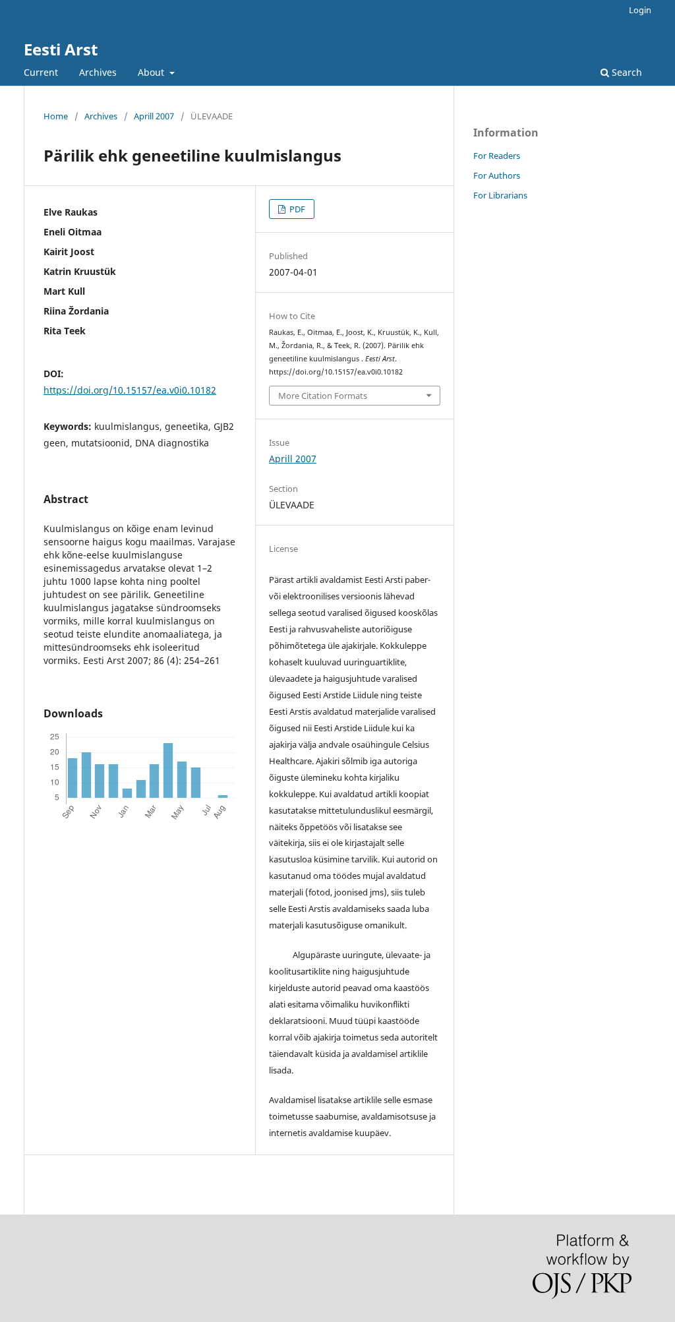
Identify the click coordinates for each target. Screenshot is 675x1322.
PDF (296, 209)
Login (640, 10)
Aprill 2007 (154, 116)
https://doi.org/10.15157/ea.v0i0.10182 (130, 390)
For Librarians (500, 195)
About (152, 72)
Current (41, 72)
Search (625, 72)
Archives (98, 72)
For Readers (496, 156)
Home (56, 116)
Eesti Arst (61, 49)
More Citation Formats (322, 396)
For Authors (496, 175)
